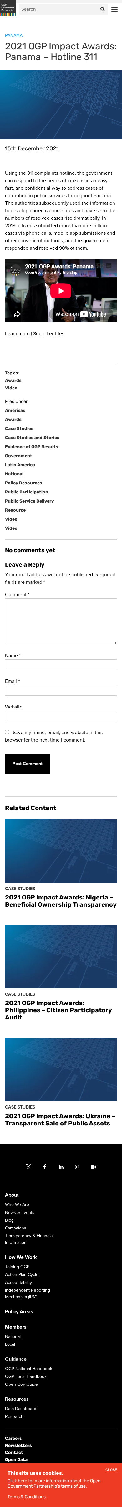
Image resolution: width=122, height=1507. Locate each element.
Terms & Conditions (27, 1496)
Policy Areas (19, 1312)
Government (18, 455)
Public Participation (26, 492)
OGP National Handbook (28, 1368)
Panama (14, 35)
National (14, 474)
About (11, 1195)
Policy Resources (23, 483)
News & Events (19, 1212)
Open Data (16, 1459)
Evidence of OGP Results (31, 446)
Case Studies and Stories (32, 437)
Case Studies (19, 428)
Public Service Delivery (29, 501)
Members (16, 1327)
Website (14, 707)
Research (14, 1416)
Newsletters (18, 1445)
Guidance (16, 1359)
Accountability (18, 1282)
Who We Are (17, 1204)
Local (10, 1344)
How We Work (21, 1257)
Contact (14, 1452)
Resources (17, 1399)
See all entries (48, 334)
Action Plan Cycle (21, 1274)
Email (12, 681)
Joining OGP (17, 1266)
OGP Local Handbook (26, 1376)
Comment (17, 595)
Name (13, 656)
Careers (13, 1438)
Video (11, 388)
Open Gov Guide (21, 1384)
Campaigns (15, 1228)
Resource (15, 510)
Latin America (20, 465)
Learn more (17, 334)
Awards (13, 380)
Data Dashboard (20, 1408)
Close (111, 1470)
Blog (9, 1220)
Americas (15, 410)
